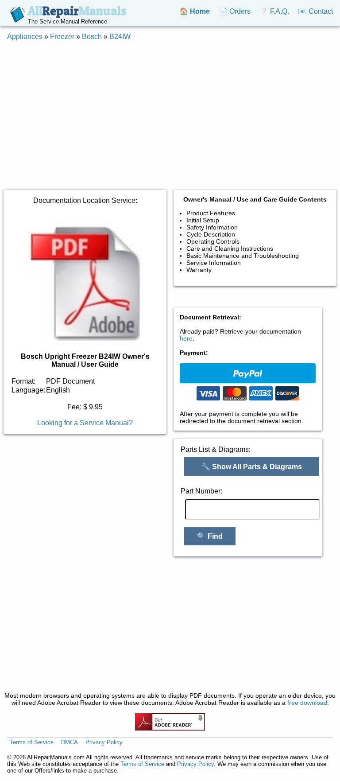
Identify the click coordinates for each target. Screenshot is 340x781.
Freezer (62, 36)
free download (307, 702)
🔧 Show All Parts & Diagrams (251, 466)
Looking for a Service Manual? (85, 423)
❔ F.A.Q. (274, 11)
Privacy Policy (104, 742)
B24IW (120, 36)
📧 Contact (315, 11)
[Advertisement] (170, 110)
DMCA (69, 742)
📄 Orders (235, 11)
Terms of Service (32, 742)
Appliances (24, 36)
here (186, 338)
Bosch (92, 36)
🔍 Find (210, 536)
